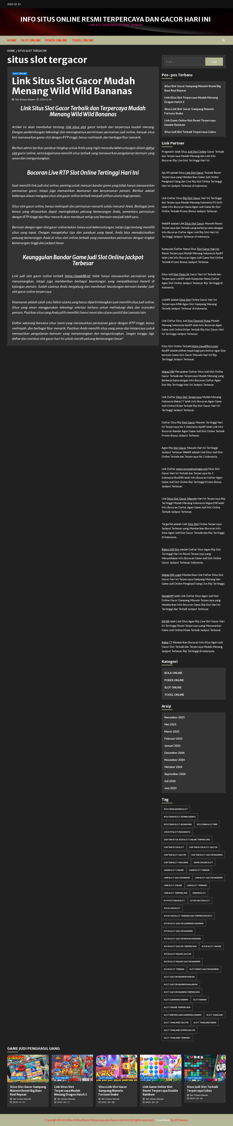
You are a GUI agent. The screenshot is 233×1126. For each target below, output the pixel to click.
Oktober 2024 (173, 766)
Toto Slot (193, 524)
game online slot (203, 862)
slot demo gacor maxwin (204, 969)
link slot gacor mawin (177, 877)
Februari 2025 (173, 738)
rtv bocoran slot (174, 900)
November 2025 (174, 717)
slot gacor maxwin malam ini (181, 984)
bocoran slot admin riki (178, 824)
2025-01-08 (46, 99)
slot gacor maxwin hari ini (179, 977)
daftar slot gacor (175, 855)
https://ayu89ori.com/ (205, 346)
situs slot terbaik (174, 969)
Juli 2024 (170, 781)
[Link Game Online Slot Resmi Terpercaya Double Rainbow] (160, 1068)
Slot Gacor (188, 422)
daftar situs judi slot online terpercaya (187, 839)
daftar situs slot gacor (203, 847)
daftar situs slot (174, 847)
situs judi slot (172, 908)
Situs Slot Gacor (194, 223)
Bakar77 (167, 642)
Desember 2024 (174, 752)
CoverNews (162, 1120)
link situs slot (76, 127)
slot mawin (199, 999)
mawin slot (199, 893)
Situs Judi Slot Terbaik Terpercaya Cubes (190, 131)
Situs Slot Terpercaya (189, 397)
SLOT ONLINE (31, 40)
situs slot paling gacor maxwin (182, 961)
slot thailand (215, 1015)
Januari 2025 (172, 745)
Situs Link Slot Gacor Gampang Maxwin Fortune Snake (189, 111)
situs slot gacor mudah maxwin (182, 938)
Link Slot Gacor (194, 172)
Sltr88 (165, 621)
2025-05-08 (107, 1102)
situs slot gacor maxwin (178, 931)
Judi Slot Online (197, 151)
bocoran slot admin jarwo (180, 816)
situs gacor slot (200, 900)
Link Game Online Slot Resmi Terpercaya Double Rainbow (190, 122)
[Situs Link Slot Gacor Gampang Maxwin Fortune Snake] (116, 1068)
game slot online (174, 870)
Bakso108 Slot (170, 549)
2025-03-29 (151, 1102)
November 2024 (174, 759)
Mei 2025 (170, 724)
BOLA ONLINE (173, 672)
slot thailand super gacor (179, 1030)
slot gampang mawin (176, 999)
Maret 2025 (171, 731)
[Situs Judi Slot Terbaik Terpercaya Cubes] (205, 1068)
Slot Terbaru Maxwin (25, 99)
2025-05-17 (63, 1102)
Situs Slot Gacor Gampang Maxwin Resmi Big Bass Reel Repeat (192, 88)
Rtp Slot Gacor (191, 198)
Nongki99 (168, 595)
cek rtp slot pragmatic (177, 832)
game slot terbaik (199, 870)
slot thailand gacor (176, 1022)
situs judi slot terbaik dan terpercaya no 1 (188, 916)
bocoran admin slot (176, 809)
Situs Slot (185, 299)
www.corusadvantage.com (192, 468)
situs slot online (211, 946)
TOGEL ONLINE (83, 40)
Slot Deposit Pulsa (199, 320)
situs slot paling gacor (177, 954)
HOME (12, 40)
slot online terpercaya (177, 1007)
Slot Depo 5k (181, 274)
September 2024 (175, 774)
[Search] (223, 40)
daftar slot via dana (176, 862)
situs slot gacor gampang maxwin (184, 923)
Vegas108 (168, 371)
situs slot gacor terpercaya (180, 946)
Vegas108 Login (171, 574)
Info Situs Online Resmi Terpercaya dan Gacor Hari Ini (115, 19)
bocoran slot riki (207, 824)
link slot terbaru (197, 885)
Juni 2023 (170, 788)
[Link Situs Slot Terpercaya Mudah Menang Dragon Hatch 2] (72, 1068)
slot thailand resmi (205, 1022)
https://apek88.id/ (77, 276)
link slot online (173, 885)
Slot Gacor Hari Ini (208, 248)
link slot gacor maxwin (208, 877)
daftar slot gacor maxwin (206, 855)
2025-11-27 (19, 1102)
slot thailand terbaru (177, 1038)
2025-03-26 (196, 1098)
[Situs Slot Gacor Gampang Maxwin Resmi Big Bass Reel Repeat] (28, 1068)
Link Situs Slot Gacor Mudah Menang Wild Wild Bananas (73, 86)
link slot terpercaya (175, 893)
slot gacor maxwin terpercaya (182, 992)
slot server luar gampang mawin (182, 1015)
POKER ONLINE (56, 40)
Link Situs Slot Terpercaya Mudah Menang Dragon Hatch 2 (191, 99)
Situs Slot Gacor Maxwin (182, 498)
